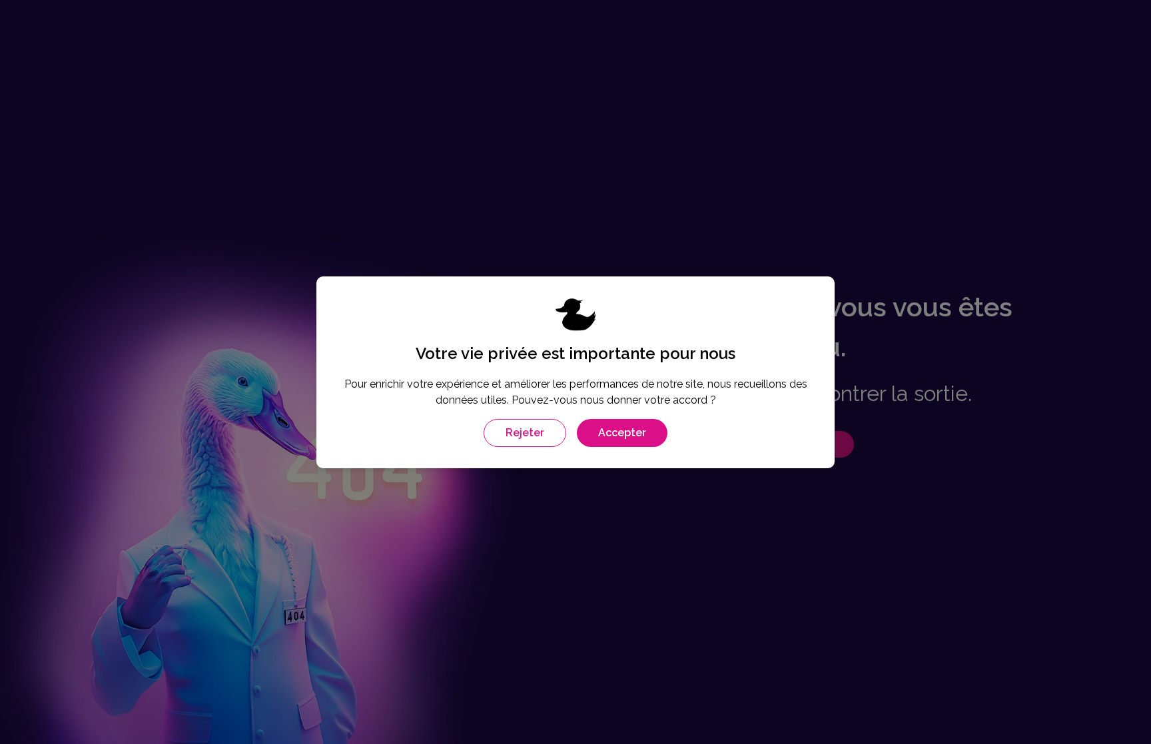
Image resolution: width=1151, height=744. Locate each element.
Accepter (622, 432)
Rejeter (525, 432)
